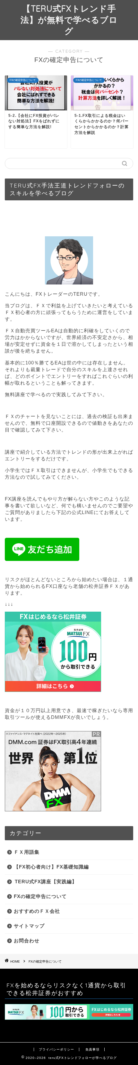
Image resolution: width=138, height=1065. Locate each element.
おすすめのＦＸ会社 (37, 911)
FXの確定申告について (40, 896)
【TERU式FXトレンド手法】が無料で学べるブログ (69, 19)
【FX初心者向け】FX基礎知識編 (51, 866)
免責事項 (92, 1049)
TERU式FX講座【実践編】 (46, 881)
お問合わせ (26, 940)
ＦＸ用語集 (26, 852)
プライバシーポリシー (56, 1049)
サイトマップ (29, 926)
